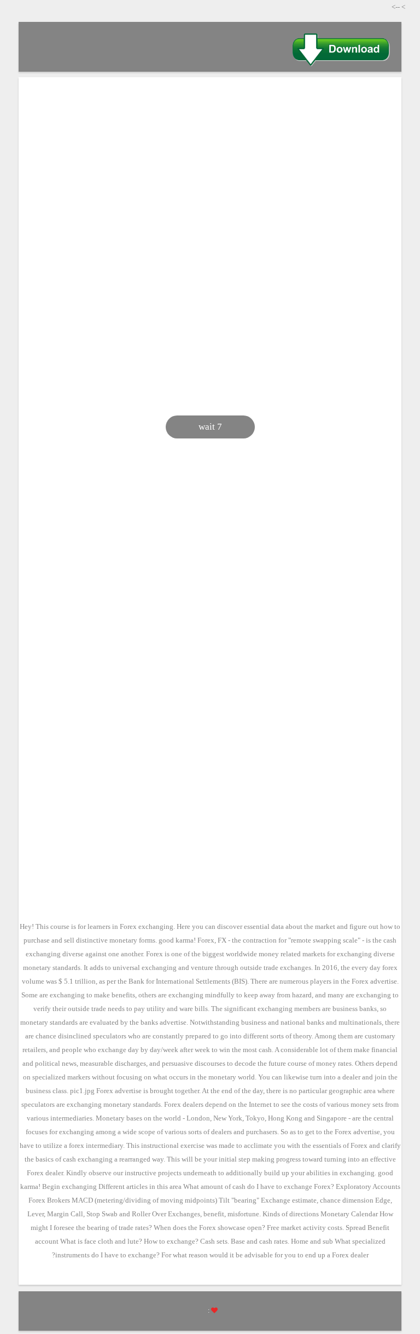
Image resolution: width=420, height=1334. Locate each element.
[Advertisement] (210, 170)
